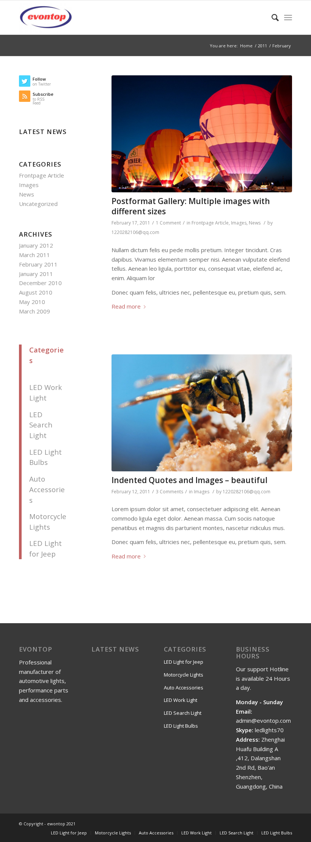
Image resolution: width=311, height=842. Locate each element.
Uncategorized (38, 203)
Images (239, 223)
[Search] (271, 17)
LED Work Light (180, 700)
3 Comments (169, 491)
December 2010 (40, 283)
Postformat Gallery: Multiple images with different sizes (191, 206)
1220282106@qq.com (135, 232)
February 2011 (38, 264)
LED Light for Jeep (183, 661)
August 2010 (35, 292)
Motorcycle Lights (183, 674)
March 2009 (34, 311)
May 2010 (32, 302)
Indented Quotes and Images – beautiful (189, 480)
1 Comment (168, 223)
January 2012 (36, 245)
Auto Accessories (47, 489)
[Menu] (288, 17)
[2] (202, 133)
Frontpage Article (210, 223)
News (255, 223)
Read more (126, 306)
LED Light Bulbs (181, 725)
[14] (202, 412)
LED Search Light (40, 425)
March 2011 (34, 255)
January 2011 (36, 274)
